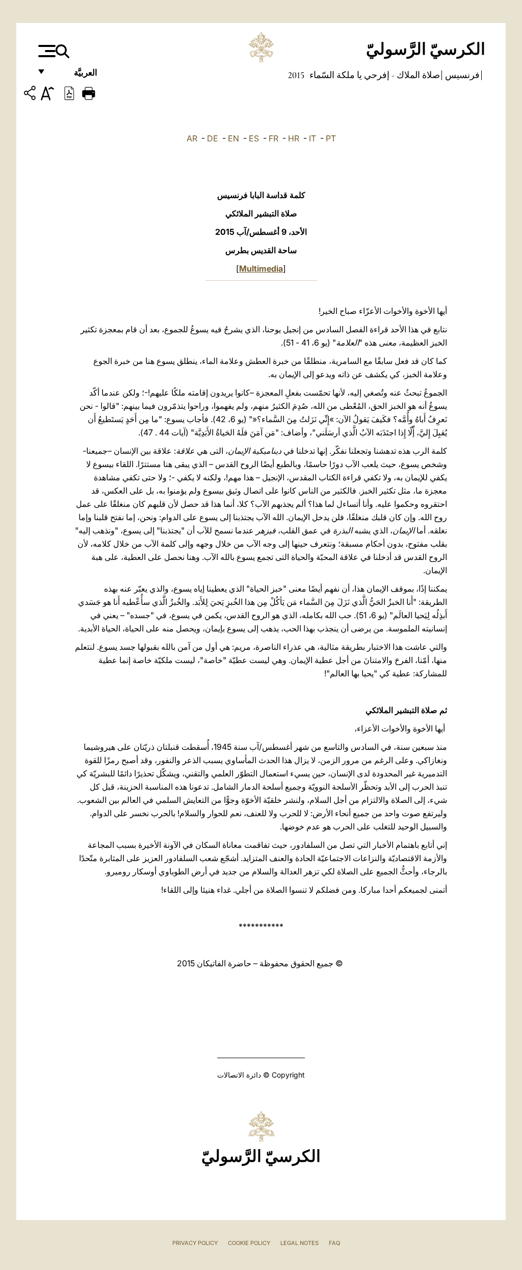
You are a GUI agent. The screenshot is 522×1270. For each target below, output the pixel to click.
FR (273, 138)
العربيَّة (74, 75)
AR (192, 138)
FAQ (334, 1243)
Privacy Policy (195, 1243)
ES (254, 138)
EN (233, 138)
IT (312, 138)
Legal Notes (299, 1243)
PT (331, 138)
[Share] (31, 95)
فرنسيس (461, 75)
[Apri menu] (46, 51)
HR (293, 138)
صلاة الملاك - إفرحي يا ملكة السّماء (373, 75)
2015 (296, 75)
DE (212, 138)
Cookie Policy (249, 1243)
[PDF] (69, 92)
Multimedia (261, 268)
